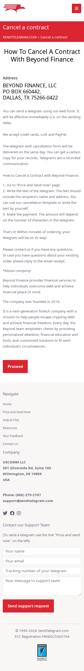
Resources (10, 428)
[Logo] (14, 8)
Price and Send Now (17, 412)
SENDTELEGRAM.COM (20, 37)
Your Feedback (13, 436)
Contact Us (10, 444)
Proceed (15, 366)
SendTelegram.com (53, 630)
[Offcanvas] (76, 8)
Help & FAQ (11, 420)
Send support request (28, 606)
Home (7, 404)
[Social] (5, 513)
